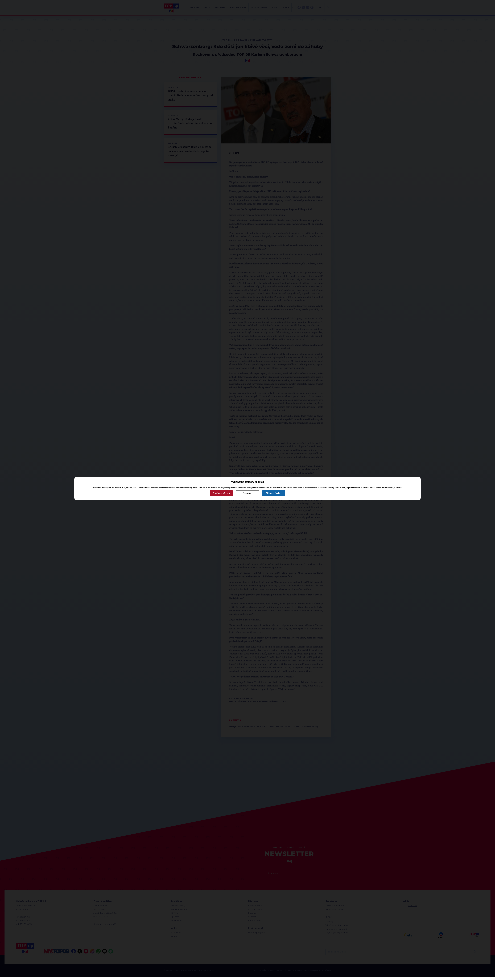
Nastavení (247, 493)
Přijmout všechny (274, 493)
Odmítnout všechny (221, 493)
